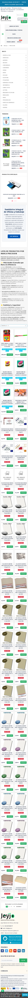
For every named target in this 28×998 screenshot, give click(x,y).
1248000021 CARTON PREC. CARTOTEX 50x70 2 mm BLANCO (7, 862)
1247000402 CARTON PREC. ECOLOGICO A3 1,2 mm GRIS (20, 592)
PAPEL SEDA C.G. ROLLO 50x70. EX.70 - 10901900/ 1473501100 (20, 345)
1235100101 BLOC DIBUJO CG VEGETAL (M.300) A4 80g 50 (21, 431)
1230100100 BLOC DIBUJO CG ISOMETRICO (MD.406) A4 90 (7, 431)
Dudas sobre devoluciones (8, 9)
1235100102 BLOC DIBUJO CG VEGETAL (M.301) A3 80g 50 (7, 458)
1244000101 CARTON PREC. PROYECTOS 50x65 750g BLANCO (7, 538)
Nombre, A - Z (5, 325)
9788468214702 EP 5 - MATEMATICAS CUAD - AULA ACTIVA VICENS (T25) (18, 120)
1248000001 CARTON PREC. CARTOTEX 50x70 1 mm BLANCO (7, 808)
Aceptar (25, 995)
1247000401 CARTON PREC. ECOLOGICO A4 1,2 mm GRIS (7, 592)
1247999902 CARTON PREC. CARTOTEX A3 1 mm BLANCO (21, 727)
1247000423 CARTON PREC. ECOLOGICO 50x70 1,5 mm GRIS (20, 673)
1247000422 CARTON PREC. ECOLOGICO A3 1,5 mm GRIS (7, 673)
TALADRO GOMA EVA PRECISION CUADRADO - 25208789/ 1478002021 (7, 373)
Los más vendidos (6, 8)
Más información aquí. (14, 996)
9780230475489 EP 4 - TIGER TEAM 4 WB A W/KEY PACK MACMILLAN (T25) (19, 152)
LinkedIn (23, 950)
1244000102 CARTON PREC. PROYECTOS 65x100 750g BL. (21, 538)
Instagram (19, 950)
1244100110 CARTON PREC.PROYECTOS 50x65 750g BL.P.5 (21, 565)
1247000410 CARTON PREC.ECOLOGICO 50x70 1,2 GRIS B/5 (7, 646)
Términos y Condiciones (7, 11)
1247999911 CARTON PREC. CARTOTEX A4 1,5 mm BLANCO (7, 754)
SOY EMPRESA (14, 236)
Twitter (6, 950)
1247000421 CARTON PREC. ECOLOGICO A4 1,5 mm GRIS (20, 646)
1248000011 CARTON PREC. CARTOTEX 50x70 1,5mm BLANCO (7, 835)
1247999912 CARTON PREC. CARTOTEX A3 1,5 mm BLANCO (21, 754)
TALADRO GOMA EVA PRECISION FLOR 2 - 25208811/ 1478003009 (21, 373)
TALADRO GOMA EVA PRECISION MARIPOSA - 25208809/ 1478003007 (7, 402)
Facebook (2, 950)
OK (24, 960)
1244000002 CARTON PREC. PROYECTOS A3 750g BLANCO (21, 511)
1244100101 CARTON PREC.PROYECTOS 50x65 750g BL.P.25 (7, 565)
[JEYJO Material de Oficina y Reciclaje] (6, 18)
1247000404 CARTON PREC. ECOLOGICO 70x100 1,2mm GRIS (21, 619)
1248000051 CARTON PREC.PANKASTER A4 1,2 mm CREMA (20, 889)
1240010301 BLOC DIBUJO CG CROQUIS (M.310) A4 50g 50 (7, 485)
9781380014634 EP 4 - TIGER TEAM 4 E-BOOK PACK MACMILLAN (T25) (18, 142)
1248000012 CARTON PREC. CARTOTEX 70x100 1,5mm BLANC (20, 835)
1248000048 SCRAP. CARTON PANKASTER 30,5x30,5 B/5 (7, 889)
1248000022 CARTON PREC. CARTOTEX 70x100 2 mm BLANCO (20, 862)
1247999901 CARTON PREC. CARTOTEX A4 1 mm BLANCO (7, 727)
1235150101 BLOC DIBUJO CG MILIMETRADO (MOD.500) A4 (20, 458)
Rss (10, 950)
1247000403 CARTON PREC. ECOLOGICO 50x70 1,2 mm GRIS (7, 619)
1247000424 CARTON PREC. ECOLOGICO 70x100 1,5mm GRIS (7, 700)
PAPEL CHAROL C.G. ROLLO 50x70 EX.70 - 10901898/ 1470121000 (7, 345)
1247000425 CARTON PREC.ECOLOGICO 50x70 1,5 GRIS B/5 (20, 700)
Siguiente (19, 906)
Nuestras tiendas (17, 8)
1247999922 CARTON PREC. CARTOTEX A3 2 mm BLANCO (21, 781)
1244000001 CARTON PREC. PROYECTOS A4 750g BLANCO (7, 511)
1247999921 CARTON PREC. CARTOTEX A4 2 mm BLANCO (7, 781)
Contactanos (20, 9)
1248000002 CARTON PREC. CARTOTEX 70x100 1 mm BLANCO (21, 808)
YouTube (14, 950)
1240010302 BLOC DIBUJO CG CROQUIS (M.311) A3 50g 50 (21, 485)
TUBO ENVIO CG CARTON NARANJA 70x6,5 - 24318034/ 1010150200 (20, 402)
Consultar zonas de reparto (9, 244)
